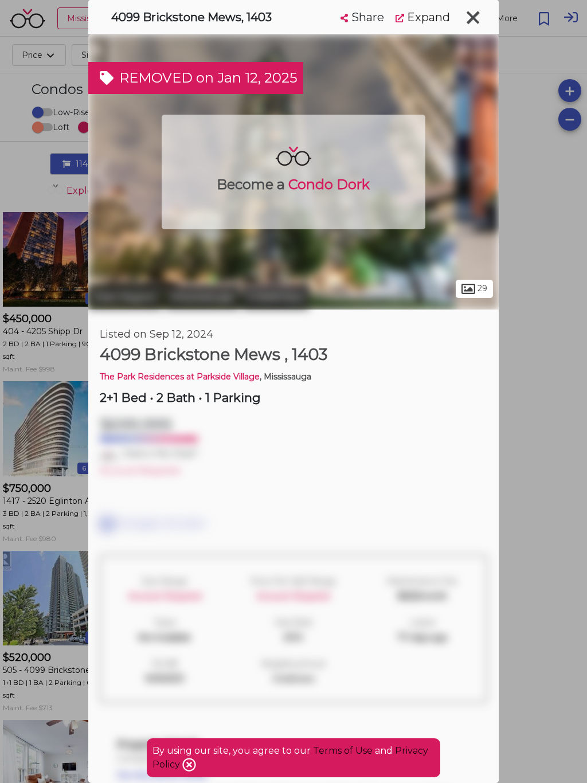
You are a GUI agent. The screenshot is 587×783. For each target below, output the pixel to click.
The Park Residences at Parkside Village (180, 376)
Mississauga (202, 297)
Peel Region (125, 297)
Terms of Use (343, 750)
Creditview (275, 297)
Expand (427, 17)
